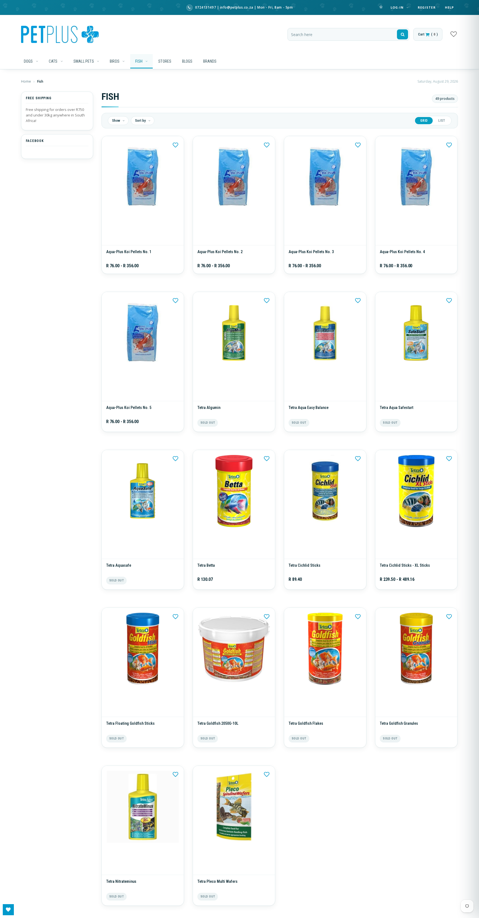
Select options (142, 240)
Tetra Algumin (208, 416)
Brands (210, 61)
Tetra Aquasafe (118, 578)
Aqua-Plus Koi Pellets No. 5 (128, 416)
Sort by (141, 120)
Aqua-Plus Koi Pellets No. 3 (311, 256)
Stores (164, 61)
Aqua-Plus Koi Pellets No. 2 (220, 256)
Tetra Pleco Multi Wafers (217, 902)
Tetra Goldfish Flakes (306, 740)
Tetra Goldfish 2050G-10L (217, 740)
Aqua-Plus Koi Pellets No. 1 (128, 256)
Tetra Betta (206, 578)
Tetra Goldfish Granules (399, 740)
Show (116, 120)
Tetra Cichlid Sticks (304, 578)
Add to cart (234, 400)
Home (26, 81)
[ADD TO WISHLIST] (175, 144)
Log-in (398, 7)
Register (427, 7)
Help (449, 7)
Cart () (428, 34)
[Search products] (402, 34)
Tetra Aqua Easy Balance (308, 416)
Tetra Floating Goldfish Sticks (130, 740)
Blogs (187, 61)
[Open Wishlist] (8, 909)
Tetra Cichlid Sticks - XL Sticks (405, 578)
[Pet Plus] (60, 34)
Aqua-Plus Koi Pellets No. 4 (402, 256)
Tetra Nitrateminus (121, 902)
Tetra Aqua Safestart (396, 416)
